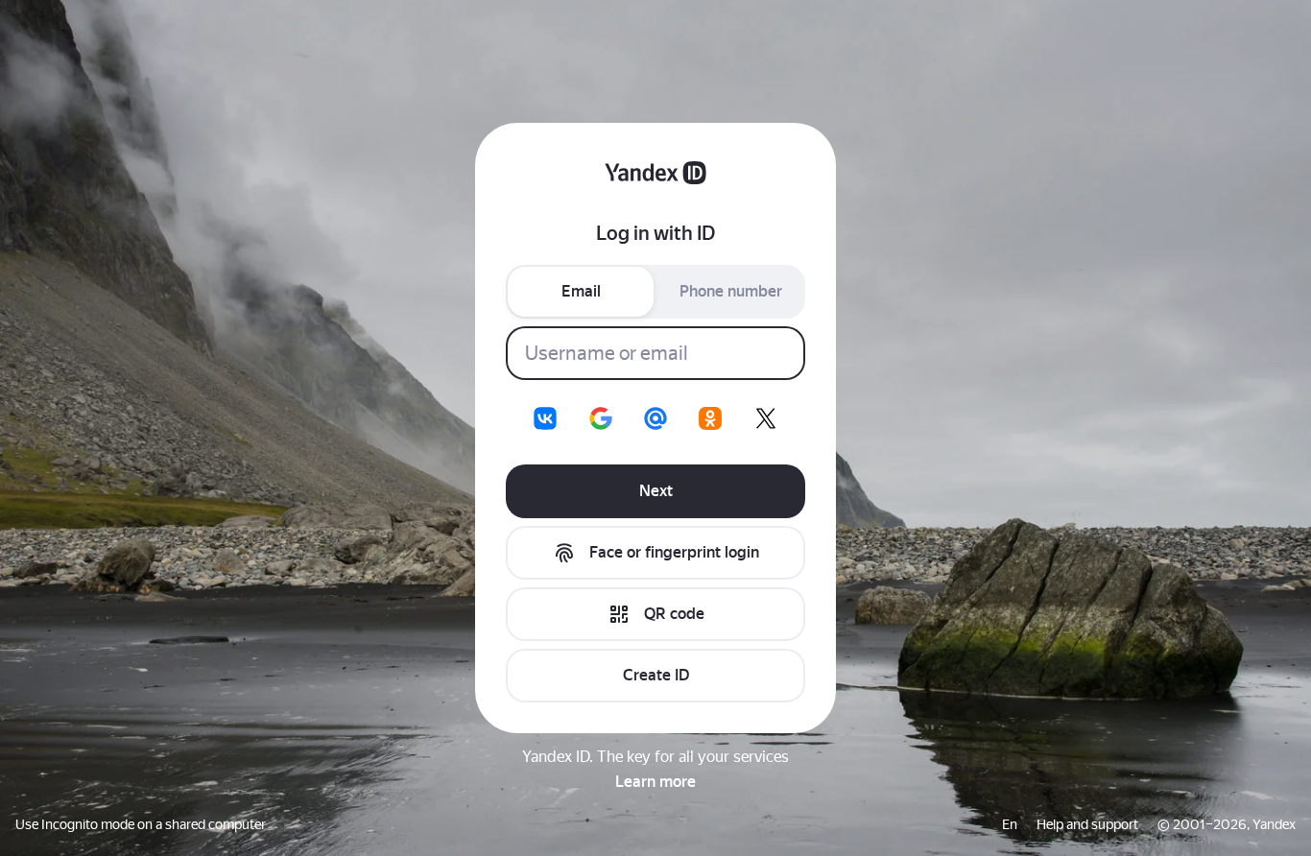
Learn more (655, 782)
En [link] (1009, 824)
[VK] (545, 418)
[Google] (600, 418)
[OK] (710, 418)
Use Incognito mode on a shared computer (140, 824)
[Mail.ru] (655, 418)
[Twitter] (766, 418)
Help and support (1087, 824)
